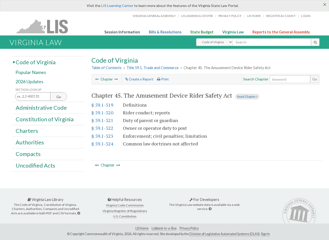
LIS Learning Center (117, 5)
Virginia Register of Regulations (125, 211)
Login (305, 15)
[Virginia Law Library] (78, 213)
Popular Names (30, 72)
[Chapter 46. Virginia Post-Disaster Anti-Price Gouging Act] (116, 79)
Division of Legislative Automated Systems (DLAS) (224, 234)
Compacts (28, 154)
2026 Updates (29, 81)
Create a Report (140, 79)
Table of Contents (107, 68)
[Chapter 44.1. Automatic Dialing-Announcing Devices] (97, 79)
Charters (27, 130)
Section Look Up (28, 89)
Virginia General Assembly (154, 15)
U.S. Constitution (124, 216)
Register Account (281, 15)
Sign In (265, 234)
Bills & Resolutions (165, 32)
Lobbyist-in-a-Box (164, 228)
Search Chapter (255, 79)
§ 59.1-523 (102, 136)
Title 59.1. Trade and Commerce (152, 68)
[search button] (315, 42)
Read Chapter (246, 96)
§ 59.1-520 (102, 112)
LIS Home (142, 228)
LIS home (254, 15)
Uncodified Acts (35, 165)
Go (314, 79)
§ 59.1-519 (102, 105)
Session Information (122, 32)
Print (164, 79)
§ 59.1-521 (102, 120)
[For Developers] (210, 209)
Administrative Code (41, 107)
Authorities (30, 142)
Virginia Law (233, 32)
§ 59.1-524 (102, 144)
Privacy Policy (230, 15)
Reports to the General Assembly (281, 32)
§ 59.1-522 (102, 128)
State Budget (202, 32)
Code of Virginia (36, 62)
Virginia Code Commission (125, 205)
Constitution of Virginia (45, 119)
